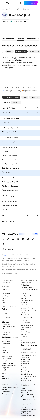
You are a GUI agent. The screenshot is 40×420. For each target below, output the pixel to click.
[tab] (21, 51)
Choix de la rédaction (9, 381)
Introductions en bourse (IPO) (10, 327)
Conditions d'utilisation (28, 355)
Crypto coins (6, 296)
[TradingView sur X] (3, 239)
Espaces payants (8, 394)
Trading (4, 376)
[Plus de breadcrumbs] (12, 9)
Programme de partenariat (26, 412)
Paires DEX (5, 300)
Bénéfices (5, 322)
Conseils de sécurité (27, 374)
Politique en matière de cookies (28, 367)
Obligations (6, 293)
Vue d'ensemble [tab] (8, 39)
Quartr (10, 271)
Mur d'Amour (6, 361)
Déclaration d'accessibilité (25, 371)
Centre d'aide (25, 332)
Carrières (24, 334)
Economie (5, 320)
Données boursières (27, 287)
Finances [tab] (20, 39)
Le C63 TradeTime (27, 349)
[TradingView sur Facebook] (8, 239)
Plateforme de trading (28, 399)
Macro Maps (6, 341)
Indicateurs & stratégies (10, 387)
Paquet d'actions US (27, 317)
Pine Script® (6, 344)
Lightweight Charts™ (27, 395)
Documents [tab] (31, 39)
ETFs (3, 291)
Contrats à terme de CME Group (29, 311)
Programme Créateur (9, 365)
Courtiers (24, 298)
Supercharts (6, 283)
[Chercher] (20, 3)
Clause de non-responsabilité (26, 358)
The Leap (24, 304)
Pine (3, 302)
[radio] (6, 102)
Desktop (5, 352)
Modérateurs (6, 370)
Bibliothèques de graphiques (26, 391)
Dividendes (6, 324)
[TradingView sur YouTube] (13, 239)
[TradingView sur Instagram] (18, 239)
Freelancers (6, 391)
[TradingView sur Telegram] (28, 239)
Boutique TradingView (28, 343)
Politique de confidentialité (25, 362)
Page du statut (26, 380)
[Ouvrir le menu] (3, 3)
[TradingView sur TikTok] (33, 239)
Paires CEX (5, 298)
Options (4, 339)
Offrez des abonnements (29, 289)
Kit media (24, 336)
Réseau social (6, 359)
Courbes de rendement (10, 337)
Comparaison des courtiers (27, 301)
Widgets (23, 388)
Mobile (4, 350)
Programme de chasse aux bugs (28, 377)
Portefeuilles (6, 335)
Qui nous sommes (27, 325)
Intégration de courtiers (29, 409)
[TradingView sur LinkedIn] (23, 239)
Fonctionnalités (26, 283)
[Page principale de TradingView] (8, 3)
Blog (22, 329)
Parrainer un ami (7, 363)
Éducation (5, 378)
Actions (4, 289)
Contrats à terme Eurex (28, 315)
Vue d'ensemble (26, 296)
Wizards (4, 389)
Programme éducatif (28, 416)
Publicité (24, 407)
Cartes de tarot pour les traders (29, 346)
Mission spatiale (26, 327)
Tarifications (25, 285)
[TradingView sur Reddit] (3, 244)
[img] (25, 21)
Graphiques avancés (28, 397)
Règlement (5, 368)
